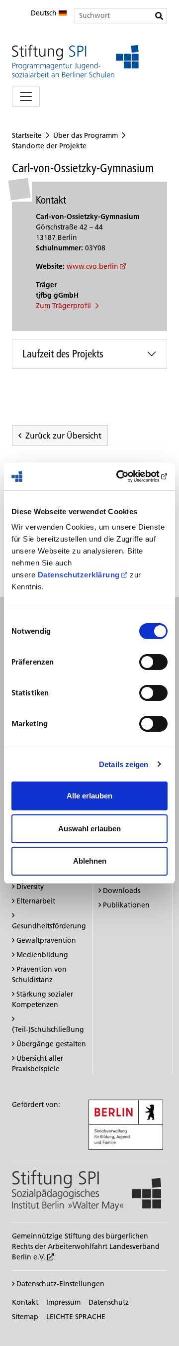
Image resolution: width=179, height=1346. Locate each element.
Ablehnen (89, 861)
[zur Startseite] (75, 61)
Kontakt (25, 1302)
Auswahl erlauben (89, 828)
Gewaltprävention (46, 940)
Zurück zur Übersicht (63, 436)
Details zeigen (123, 764)
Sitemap (25, 1316)
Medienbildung (42, 954)
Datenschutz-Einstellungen (59, 1283)
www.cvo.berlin (92, 266)
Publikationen (126, 904)
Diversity (30, 886)
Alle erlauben (89, 795)
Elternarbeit (35, 901)
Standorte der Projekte (49, 145)
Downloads (121, 890)
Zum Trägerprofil (64, 305)
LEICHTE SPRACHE (75, 1316)
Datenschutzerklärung (79, 574)
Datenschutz (109, 1302)
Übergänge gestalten (51, 1043)
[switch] (153, 662)
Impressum (63, 1302)
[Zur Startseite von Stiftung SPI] (86, 1190)
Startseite (27, 135)
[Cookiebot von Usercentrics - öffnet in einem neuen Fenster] (126, 476)
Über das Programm (85, 135)
